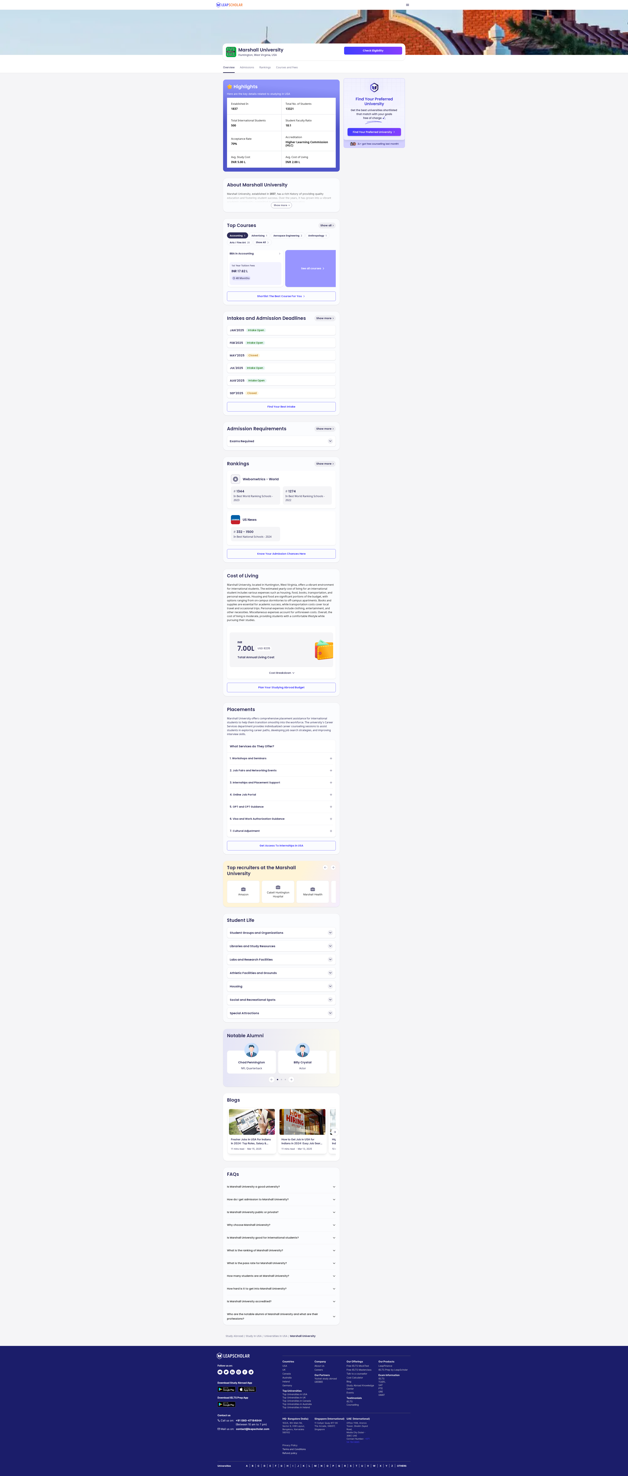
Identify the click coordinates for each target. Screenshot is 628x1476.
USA (284, 1365)
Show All (261, 242)
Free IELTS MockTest (358, 1365)
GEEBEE (318, 1381)
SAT (380, 1385)
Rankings (265, 67)
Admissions (247, 67)
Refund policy (289, 1453)
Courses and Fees (287, 67)
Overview (229, 67)
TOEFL (382, 1381)
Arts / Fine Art (240, 242)
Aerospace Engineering (287, 235)
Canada (286, 1373)
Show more (323, 318)
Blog (349, 1381)
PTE (380, 1388)
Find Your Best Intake (281, 407)
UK (284, 1369)
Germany (287, 1385)
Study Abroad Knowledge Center (360, 1387)
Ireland (286, 1381)
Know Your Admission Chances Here (281, 554)
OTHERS (401, 1465)
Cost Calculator (355, 1377)
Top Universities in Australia (297, 1404)
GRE (380, 1391)
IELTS (350, 1401)
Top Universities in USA (294, 1394)
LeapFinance (385, 1365)
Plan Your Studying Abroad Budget (281, 687)
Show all (325, 225)
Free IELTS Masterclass (359, 1369)
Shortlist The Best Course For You (279, 296)
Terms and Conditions (294, 1449)
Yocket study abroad (325, 1378)
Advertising (259, 235)
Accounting (237, 235)
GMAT (381, 1394)
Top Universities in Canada (296, 1400)
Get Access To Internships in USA (281, 845)
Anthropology (317, 235)
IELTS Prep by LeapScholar (393, 1369)
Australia (287, 1377)
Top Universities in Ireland (296, 1407)
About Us (319, 1365)
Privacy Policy (289, 1445)
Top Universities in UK (294, 1397)
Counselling (353, 1404)
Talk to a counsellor (357, 1373)
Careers (318, 1369)
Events (350, 1392)
